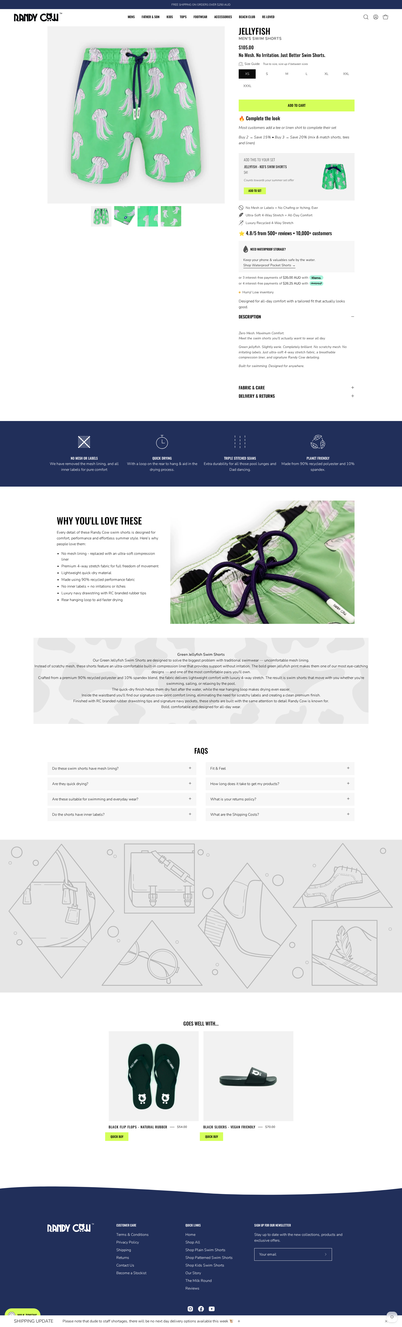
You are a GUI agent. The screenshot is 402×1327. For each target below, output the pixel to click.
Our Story (193, 1273)
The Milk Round (198, 1280)
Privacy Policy (127, 1242)
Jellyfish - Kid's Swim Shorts (265, 166)
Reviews (192, 1288)
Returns (122, 1257)
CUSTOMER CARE (126, 1225)
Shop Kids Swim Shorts (204, 1265)
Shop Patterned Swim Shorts (209, 1257)
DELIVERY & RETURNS (257, 396)
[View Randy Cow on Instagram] (190, 1308)
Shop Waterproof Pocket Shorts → (269, 265)
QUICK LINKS (193, 1225)
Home (190, 1234)
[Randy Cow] (38, 17)
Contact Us (125, 1265)
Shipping (123, 1250)
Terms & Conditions (132, 1234)
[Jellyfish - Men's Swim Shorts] (101, 216)
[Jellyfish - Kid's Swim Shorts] (334, 176)
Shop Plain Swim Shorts (205, 1250)
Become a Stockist (131, 1273)
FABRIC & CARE (252, 387)
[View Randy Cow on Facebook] (201, 1308)
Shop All (192, 1242)
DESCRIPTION (250, 317)
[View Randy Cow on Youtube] (211, 1308)
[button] (366, 17)
